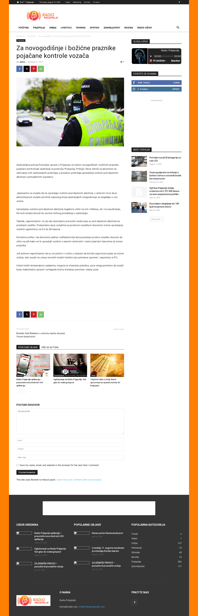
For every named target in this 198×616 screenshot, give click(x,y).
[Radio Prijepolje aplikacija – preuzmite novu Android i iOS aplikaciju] (33, 365)
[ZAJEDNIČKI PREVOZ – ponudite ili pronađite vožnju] (24, 567)
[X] (27, 69)
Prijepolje (39, 27)
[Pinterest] (34, 69)
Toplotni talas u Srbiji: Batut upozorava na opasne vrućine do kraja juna (105, 382)
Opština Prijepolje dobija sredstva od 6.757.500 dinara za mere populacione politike (164, 191)
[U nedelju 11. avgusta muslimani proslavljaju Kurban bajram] (81, 551)
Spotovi (94, 27)
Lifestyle (66, 27)
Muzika (128, 27)
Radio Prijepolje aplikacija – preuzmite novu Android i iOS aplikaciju (29, 382)
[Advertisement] (125, 16)
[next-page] (23, 392)
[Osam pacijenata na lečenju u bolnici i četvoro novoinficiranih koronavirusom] (139, 176)
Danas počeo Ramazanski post (107, 533)
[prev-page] (18, 392)
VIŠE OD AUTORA (49, 347)
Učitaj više (155, 219)
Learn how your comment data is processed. (78, 479)
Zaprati (175, 89)
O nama (96, 2)
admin (22, 62)
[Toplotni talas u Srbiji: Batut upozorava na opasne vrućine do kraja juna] (107, 365)
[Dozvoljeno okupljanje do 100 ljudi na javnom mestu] (139, 207)
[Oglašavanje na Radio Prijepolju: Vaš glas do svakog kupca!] (70, 365)
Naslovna (20, 36)
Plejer (68, 2)
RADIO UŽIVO (144, 27)
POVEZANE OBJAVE (28, 347)
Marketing (77, 2)
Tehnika (81, 27)
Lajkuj (176, 82)
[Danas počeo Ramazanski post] (81, 537)
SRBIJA (52, 27)
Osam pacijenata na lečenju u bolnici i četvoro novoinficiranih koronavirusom (165, 175)
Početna (24, 27)
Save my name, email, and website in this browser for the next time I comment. (59, 465)
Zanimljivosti (112, 27)
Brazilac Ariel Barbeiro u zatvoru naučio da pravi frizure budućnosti (40, 335)
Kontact (87, 2)
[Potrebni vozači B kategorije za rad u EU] (139, 161)
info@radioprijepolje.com (91, 606)
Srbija (93, 375)
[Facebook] (179, 2)
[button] (178, 27)
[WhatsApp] (41, 69)
